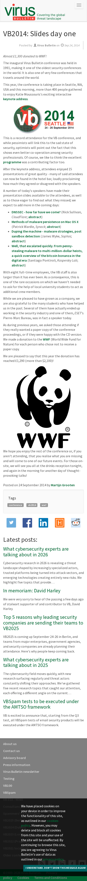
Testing (8, 778)
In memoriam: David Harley (31, 590)
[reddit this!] (76, 523)
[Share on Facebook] (27, 523)
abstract (34, 217)
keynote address (15, 99)
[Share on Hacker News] (60, 523)
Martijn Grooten (63, 485)
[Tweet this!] (11, 523)
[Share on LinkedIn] (43, 523)
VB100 (7, 785)
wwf (44, 505)
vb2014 (32, 505)
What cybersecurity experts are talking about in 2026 (36, 552)
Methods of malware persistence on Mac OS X (45, 222)
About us (9, 744)
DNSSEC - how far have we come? (36, 212)
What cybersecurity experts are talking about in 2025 (36, 662)
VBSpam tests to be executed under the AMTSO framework (41, 704)
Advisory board (14, 758)
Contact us (11, 751)
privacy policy (53, 859)
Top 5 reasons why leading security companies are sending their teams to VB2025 (43, 623)
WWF (46, 339)
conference (15, 505)
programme (12, 162)
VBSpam (9, 792)
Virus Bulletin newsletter (21, 771)
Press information (16, 765)
